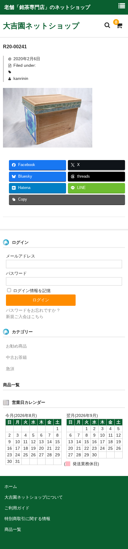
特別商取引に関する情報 (27, 518)
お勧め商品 (16, 346)
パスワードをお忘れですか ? (33, 310)
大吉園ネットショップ (41, 25)
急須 (10, 368)
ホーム (10, 486)
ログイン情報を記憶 (31, 290)
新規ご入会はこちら (24, 316)
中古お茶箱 (16, 357)
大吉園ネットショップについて (33, 497)
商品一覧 (12, 529)
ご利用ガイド (16, 507)
